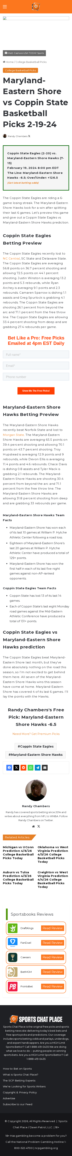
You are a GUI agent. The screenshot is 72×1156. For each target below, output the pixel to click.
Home (9, 61)
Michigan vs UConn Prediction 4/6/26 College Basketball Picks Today (18, 852)
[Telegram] (38, 768)
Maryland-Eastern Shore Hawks (37, 755)
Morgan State (13, 435)
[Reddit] (23, 768)
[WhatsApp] (30, 768)
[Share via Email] (45, 768)
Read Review (53, 928)
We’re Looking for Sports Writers (24, 1086)
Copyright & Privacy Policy (20, 1092)
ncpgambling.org (46, 1147)
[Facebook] (9, 768)
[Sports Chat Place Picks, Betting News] (36, 7)
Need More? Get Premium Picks (36, 734)
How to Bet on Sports (17, 1068)
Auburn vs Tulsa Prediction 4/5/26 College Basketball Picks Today (18, 877)
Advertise (9, 1098)
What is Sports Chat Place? (20, 1074)
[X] (16, 768)
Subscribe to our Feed (17, 1104)
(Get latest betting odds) (23, 182)
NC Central (11, 258)
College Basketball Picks (31, 61)
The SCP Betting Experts (19, 1080)
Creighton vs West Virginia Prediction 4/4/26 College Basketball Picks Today (53, 879)
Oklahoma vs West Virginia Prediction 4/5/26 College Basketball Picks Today (53, 854)
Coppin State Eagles (37, 746)
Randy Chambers (17, 136)
